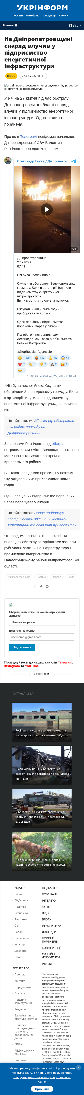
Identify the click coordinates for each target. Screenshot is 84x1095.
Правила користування (23, 1001)
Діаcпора (20, 950)
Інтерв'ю (49, 900)
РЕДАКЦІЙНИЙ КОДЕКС (24, 1052)
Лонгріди (49, 932)
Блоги (47, 919)
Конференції (51, 947)
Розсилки (20, 1060)
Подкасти (49, 888)
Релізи (47, 963)
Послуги (17, 15)
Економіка (21, 913)
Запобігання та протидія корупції (26, 1017)
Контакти (20, 980)
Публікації (49, 894)
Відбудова (21, 900)
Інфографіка (51, 925)
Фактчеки (20, 919)
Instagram (12, 666)
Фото (46, 906)
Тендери (20, 1009)
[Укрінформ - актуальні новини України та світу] (42, 7)
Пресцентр (49, 15)
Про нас (19, 974)
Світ (17, 925)
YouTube (32, 666)
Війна (71, 577)
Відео (46, 913)
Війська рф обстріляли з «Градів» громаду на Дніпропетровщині (41, 427)
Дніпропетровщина (19, 577)
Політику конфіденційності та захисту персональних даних (42, 1077)
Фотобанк (32, 15)
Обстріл (41, 577)
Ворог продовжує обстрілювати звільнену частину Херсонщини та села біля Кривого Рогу (42, 519)
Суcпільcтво (22, 938)
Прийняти (42, 1089)
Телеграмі (28, 137)
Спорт (18, 957)
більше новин (42, 674)
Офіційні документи (51, 956)
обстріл (58, 444)
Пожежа (56, 577)
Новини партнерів (50, 940)
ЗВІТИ (18, 1044)
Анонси (63, 15)
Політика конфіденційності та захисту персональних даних (25, 1031)
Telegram (65, 662)
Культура (20, 944)
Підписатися (22, 647)
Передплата (22, 987)
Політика (20, 906)
